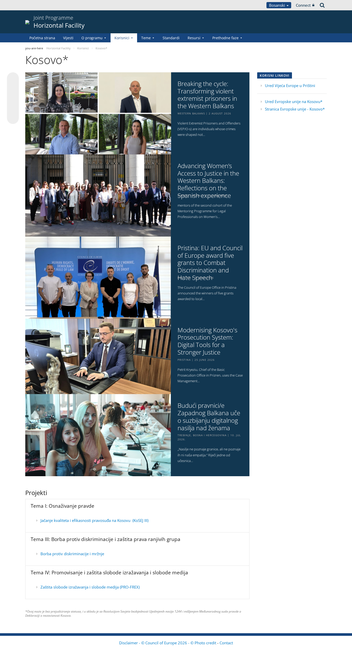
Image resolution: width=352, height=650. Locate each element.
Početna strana (42, 37)
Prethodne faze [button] (225, 37)
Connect (303, 5)
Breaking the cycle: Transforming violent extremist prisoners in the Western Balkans (207, 95)
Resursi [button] (194, 37)
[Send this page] (13, 118)
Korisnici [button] (121, 37)
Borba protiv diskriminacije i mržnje (72, 553)
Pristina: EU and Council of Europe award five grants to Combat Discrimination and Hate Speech (210, 262)
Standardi (171, 37)
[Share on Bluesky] (13, 79)
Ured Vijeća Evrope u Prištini (290, 85)
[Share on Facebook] (13, 98)
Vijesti (68, 37)
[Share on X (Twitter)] (13, 88)
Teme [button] (146, 37)
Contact (226, 642)
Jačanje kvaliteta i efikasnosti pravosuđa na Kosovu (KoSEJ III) (94, 520)
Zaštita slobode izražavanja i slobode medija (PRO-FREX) (90, 587)
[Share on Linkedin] (13, 108)
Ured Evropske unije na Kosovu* (293, 101)
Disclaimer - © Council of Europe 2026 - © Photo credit (168, 642)
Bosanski (277, 5)
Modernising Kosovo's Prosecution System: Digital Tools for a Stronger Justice (207, 341)
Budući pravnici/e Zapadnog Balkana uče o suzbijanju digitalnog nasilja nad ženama (209, 417)
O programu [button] (92, 37)
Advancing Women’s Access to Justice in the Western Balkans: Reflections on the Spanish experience (208, 180)
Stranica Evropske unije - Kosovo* (295, 109)
